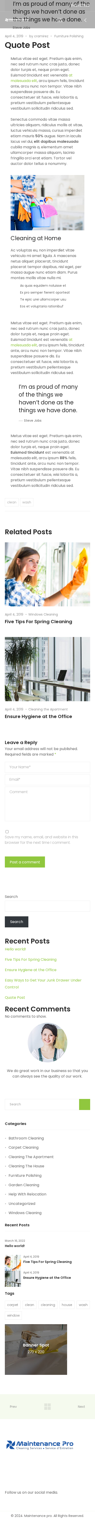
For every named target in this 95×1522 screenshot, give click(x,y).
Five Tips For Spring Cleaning (38, 621)
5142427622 (80, 5)
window (13, 1315)
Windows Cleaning (43, 614)
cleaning (48, 1305)
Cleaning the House (26, 1166)
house (67, 1305)
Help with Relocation (27, 1194)
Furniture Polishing (68, 36)
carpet (12, 1305)
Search (11, 896)
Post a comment (25, 862)
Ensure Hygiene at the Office (38, 716)
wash (26, 502)
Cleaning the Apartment (48, 709)
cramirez (41, 36)
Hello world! (15, 949)
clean (11, 502)
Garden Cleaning (24, 1185)
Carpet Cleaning (24, 1147)
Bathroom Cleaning (26, 1138)
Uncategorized (22, 1203)
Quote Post (15, 997)
